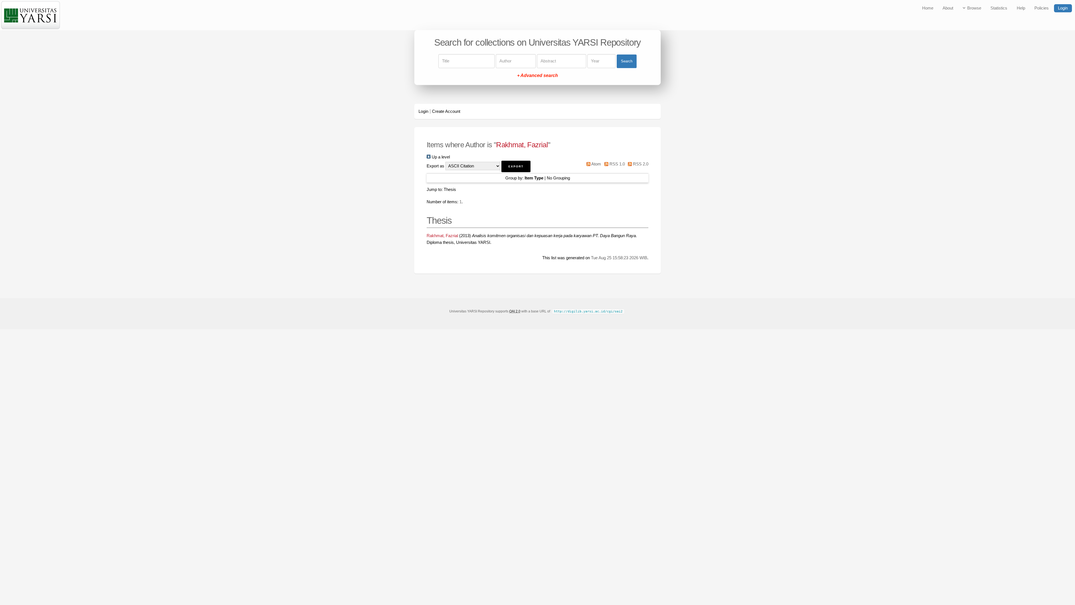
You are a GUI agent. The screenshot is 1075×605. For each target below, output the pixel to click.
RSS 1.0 (616, 164)
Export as (435, 166)
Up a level (440, 157)
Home (927, 8)
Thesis (450, 189)
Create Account (446, 111)
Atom (595, 164)
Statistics (998, 8)
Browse (974, 8)
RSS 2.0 (640, 164)
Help (1021, 8)
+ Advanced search (537, 75)
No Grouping (558, 178)
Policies (1041, 8)
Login (1063, 8)
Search (626, 61)
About (948, 8)
